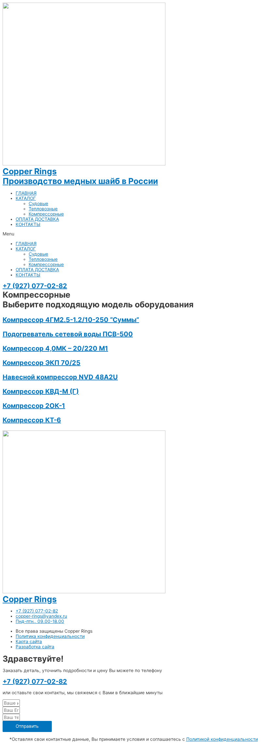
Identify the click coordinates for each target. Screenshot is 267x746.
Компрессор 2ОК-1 (34, 406)
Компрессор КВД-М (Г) (41, 391)
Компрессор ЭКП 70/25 (41, 363)
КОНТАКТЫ (28, 224)
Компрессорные (46, 214)
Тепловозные (43, 208)
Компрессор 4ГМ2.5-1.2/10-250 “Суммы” (71, 320)
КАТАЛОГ (26, 198)
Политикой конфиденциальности (222, 739)
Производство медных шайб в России (80, 181)
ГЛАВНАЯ (26, 193)
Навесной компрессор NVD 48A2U (60, 377)
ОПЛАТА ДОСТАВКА (37, 219)
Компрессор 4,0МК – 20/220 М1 (55, 348)
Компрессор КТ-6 (32, 420)
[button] (133, 233)
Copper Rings (30, 171)
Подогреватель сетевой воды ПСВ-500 (68, 334)
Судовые (38, 203)
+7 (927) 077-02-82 (35, 286)
